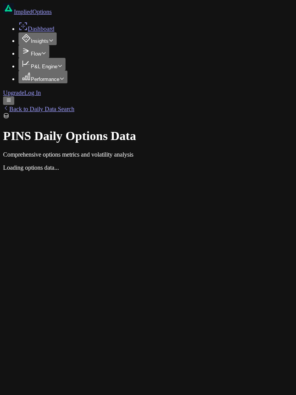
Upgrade (13, 92)
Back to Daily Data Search (41, 109)
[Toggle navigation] (8, 100)
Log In (32, 92)
